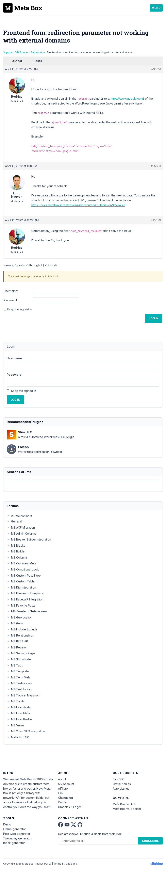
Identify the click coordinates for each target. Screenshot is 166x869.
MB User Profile (21, 719)
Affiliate (63, 788)
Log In (154, 318)
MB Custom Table (23, 581)
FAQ (61, 793)
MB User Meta (20, 713)
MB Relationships (22, 635)
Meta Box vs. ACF (124, 804)
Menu (156, 8)
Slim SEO (119, 779)
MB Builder (18, 551)
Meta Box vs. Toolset (127, 808)
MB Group (17, 623)
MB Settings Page (23, 653)
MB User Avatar (21, 707)
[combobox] (83, 484)
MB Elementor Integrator (27, 593)
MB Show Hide (21, 659)
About (62, 779)
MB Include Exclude (24, 629)
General (16, 521)
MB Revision (19, 647)
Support (8, 52)
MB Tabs (17, 665)
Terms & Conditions (65, 863)
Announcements (22, 515)
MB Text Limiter (21, 689)
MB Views (17, 725)
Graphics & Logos (70, 807)
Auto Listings (121, 788)
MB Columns (19, 557)
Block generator (14, 842)
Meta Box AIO (20, 737)
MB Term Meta (21, 677)
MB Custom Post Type (26, 575)
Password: (10, 300)
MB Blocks (18, 545)
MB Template (20, 671)
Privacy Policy (43, 863)
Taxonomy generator (17, 838)
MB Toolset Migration (25, 695)
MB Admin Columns (23, 533)
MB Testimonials (22, 683)
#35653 (156, 166)
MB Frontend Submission (30, 52)
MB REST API (20, 641)
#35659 (156, 220)
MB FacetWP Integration (27, 599)
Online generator (14, 829)
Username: (11, 291)
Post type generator (16, 833)
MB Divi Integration (23, 587)
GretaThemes (122, 784)
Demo (7, 824)
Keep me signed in (19, 309)
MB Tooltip (18, 701)
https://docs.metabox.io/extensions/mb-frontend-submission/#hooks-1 (78, 205)
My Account (66, 784)
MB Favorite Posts (23, 605)
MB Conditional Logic (25, 569)
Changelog (65, 797)
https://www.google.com (127, 98)
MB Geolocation (21, 617)
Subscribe (150, 840)
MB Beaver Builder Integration (31, 539)
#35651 (156, 69)
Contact (63, 802)
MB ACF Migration (23, 527)
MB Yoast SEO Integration (28, 731)
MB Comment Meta (23, 563)
